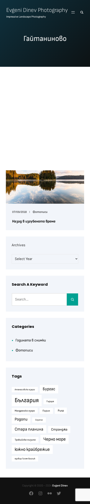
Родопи (21, 419)
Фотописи (40, 212)
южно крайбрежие (32, 449)
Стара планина (29, 429)
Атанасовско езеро (25, 389)
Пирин (46, 410)
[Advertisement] (45, 117)
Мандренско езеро (25, 410)
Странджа (59, 429)
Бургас (49, 389)
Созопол (39, 419)
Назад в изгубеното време (33, 221)
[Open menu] (73, 12)
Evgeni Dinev (60, 485)
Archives (18, 245)
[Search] (72, 299)
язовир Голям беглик (25, 458)
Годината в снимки (30, 340)
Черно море (54, 439)
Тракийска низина (25, 439)
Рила (61, 410)
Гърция (50, 401)
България (27, 400)
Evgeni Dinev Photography (37, 10)
